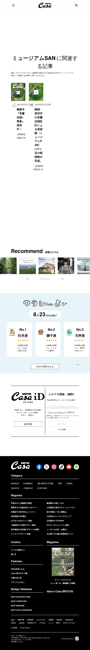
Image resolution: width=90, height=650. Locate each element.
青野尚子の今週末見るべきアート (24, 507)
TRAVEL (15, 488)
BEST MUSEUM (17, 605)
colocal (21, 623)
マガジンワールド (69, 623)
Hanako (59, 620)
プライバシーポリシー (57, 412)
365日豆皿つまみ (17, 569)
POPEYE (30, 620)
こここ (51, 623)
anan (13, 620)
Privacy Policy (25, 628)
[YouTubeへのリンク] (69, 466)
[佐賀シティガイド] (27, 265)
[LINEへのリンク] (76, 466)
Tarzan (13, 623)
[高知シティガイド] (8, 265)
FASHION (28, 483)
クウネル (42, 623)
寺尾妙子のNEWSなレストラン (23, 512)
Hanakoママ (32, 623)
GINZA (51, 620)
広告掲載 (14, 628)
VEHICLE (28, 488)
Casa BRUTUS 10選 (19, 573)
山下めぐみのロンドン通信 (21, 520)
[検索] (76, 5)
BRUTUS (21, 620)
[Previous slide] (28, 279)
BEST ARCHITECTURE (21, 597)
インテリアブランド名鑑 (20, 534)
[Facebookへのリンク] (39, 466)
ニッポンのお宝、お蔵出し (57, 529)
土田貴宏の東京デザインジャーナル (61, 507)
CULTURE (42, 488)
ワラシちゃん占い (18, 582)
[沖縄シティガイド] (46, 265)
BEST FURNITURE (19, 601)
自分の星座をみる (45, 366)
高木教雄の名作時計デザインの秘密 (25, 529)
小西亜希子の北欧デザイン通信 (23, 525)
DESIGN (15, 483)
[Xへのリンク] (46, 466)
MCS (58, 623)
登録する (62, 423)
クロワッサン (41, 620)
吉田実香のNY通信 (18, 516)
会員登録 (28, 423)
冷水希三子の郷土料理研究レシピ (60, 534)
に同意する (61, 412)
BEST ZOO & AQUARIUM (21, 610)
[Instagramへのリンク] (54, 466)
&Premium (69, 620)
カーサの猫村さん (18, 550)
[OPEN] (13, 5)
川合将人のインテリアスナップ (59, 516)
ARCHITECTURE (45, 483)
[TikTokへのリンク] (61, 466)
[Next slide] (61, 279)
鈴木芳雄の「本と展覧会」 (57, 512)
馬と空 (13, 554)
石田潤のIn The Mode (55, 520)
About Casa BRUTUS (60, 591)
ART (60, 483)
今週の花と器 (16, 577)
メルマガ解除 (62, 429)
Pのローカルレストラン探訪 (58, 525)
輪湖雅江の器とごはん (55, 503)
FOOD (69, 483)
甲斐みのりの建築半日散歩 (21, 503)
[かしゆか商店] (66, 265)
